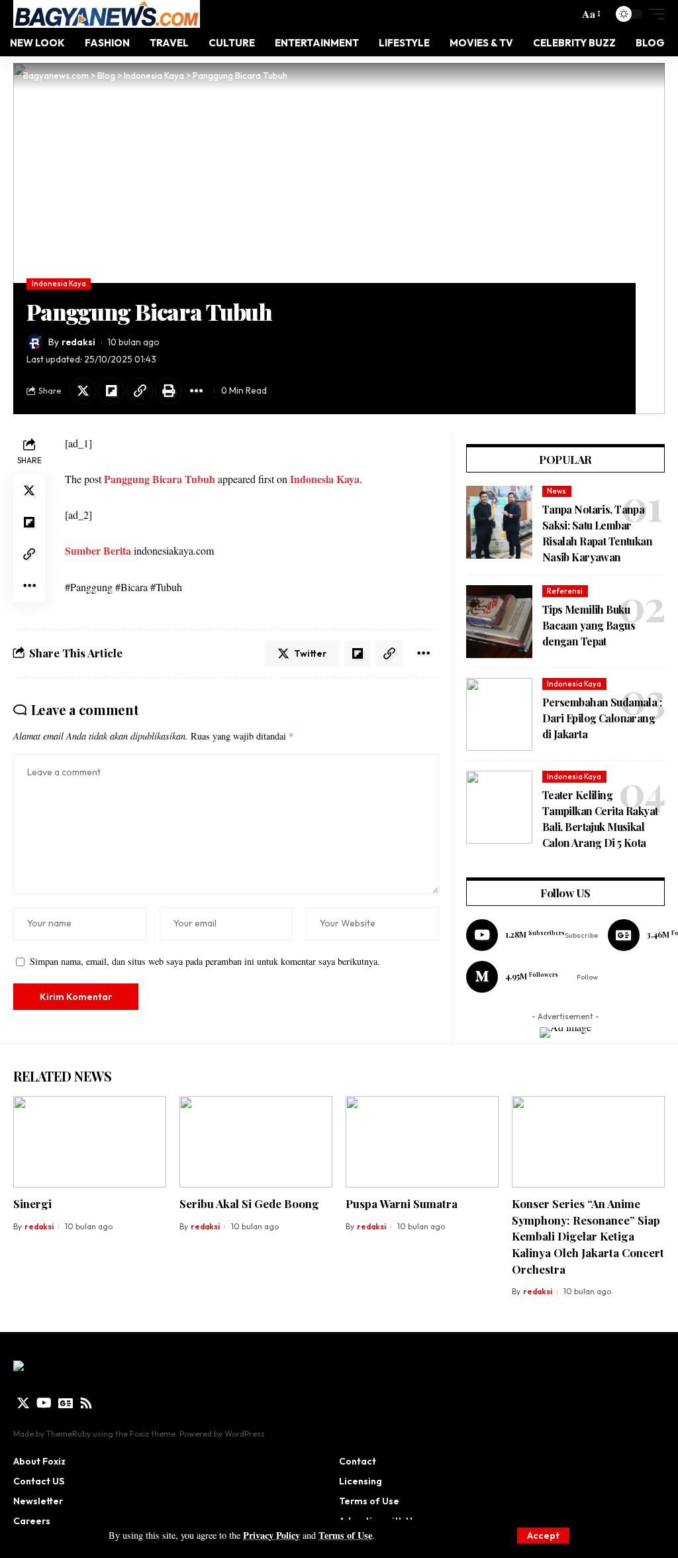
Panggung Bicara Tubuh (159, 478)
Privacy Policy (271, 1535)
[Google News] (65, 1403)
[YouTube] (44, 1403)
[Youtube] (532, 935)
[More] (196, 391)
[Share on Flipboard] (111, 391)
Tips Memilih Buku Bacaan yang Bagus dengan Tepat (588, 625)
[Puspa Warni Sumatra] (422, 1142)
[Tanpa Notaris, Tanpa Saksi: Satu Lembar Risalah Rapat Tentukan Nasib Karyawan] (499, 522)
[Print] (168, 391)
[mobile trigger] (653, 14)
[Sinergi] (89, 1142)
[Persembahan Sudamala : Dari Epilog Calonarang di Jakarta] (499, 714)
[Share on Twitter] (83, 391)
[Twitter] (23, 1403)
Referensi (565, 591)
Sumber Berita (98, 550)
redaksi (78, 342)
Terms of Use (345, 1535)
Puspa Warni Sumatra (402, 1203)
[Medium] (532, 977)
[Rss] (86, 1403)
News (556, 491)
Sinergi (32, 1203)
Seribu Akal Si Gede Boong (249, 1203)
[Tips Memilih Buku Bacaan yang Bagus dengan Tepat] (499, 621)
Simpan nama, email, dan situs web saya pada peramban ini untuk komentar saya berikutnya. (205, 961)
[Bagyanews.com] (106, 14)
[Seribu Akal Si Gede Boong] (255, 1142)
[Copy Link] (139, 391)
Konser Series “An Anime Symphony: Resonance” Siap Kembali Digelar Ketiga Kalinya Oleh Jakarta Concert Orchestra (588, 1236)
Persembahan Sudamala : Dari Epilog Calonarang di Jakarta (601, 718)
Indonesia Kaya (59, 283)
